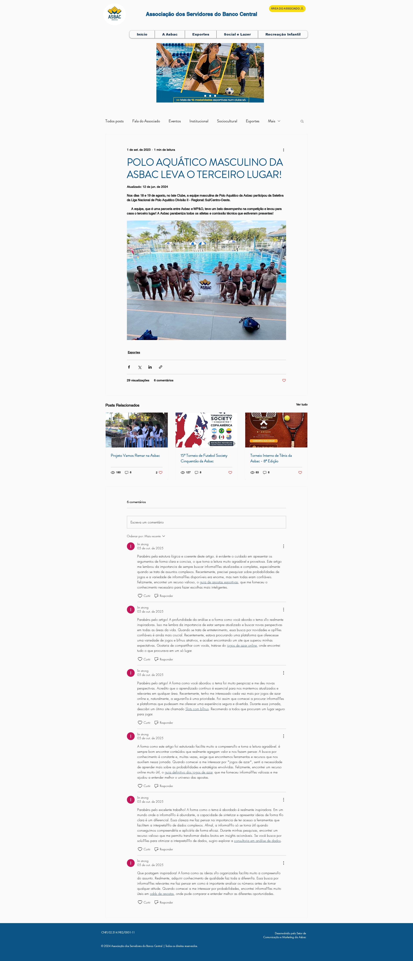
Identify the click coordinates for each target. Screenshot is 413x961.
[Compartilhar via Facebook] (129, 367)
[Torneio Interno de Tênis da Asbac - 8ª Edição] (276, 430)
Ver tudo (302, 404)
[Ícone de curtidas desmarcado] (140, 595)
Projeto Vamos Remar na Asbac (135, 455)
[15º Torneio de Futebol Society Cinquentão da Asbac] (207, 430)
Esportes (252, 121)
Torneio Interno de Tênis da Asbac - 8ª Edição (271, 458)
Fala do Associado (146, 121)
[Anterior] (167, 73)
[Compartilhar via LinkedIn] (150, 367)
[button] (170, 34)
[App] (215, 96)
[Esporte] (210, 96)
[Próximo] (253, 73)
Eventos (175, 121)
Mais (271, 121)
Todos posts (114, 121)
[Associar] (205, 96)
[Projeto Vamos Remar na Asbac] (137, 430)
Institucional (199, 121)
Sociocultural (227, 121)
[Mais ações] (283, 149)
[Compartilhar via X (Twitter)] (139, 367)
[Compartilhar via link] (161, 367)
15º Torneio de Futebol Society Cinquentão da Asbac (204, 458)
